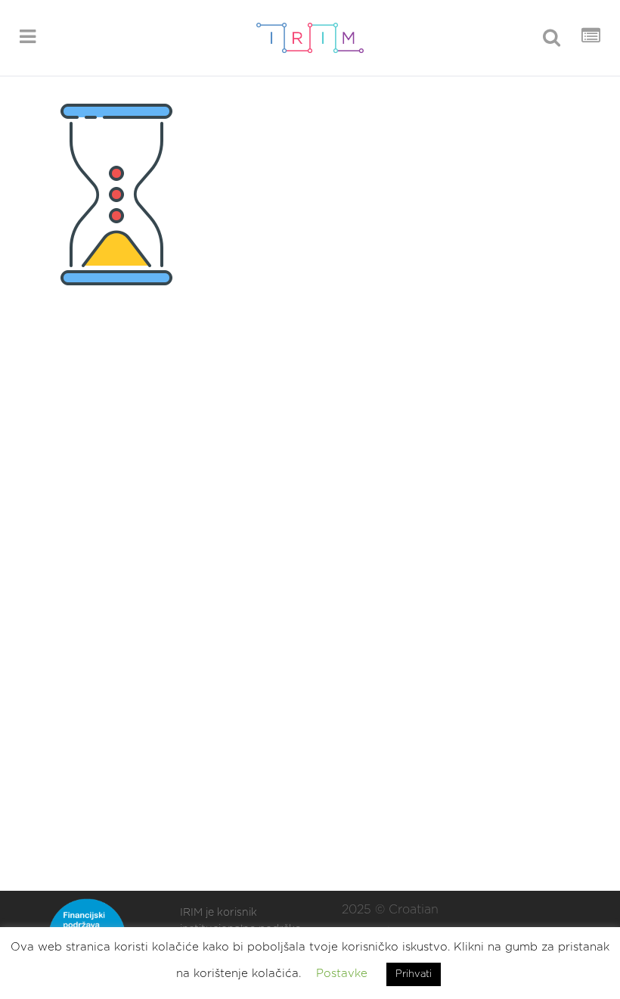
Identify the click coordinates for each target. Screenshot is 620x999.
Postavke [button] (341, 973)
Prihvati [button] (413, 974)
